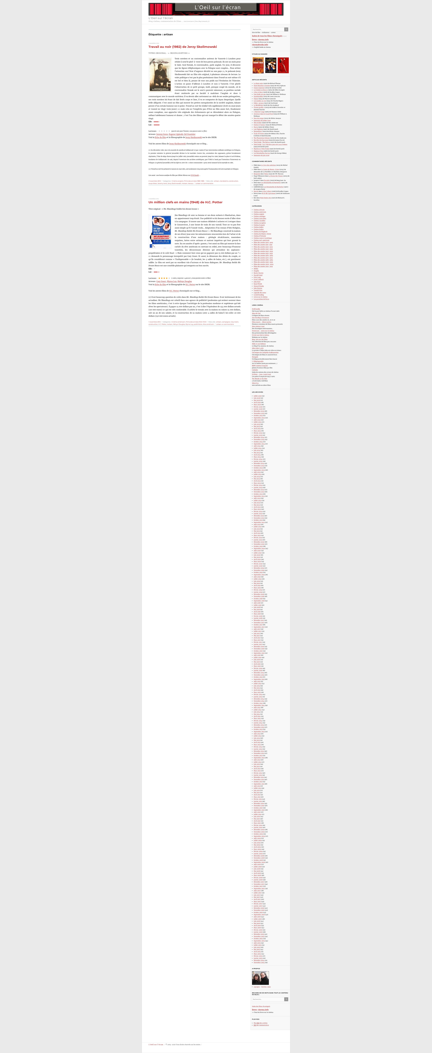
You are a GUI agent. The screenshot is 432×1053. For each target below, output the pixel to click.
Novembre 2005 (259, 936)
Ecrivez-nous (266, 987)
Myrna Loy (172, 281)
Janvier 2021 (258, 540)
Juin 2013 (257, 738)
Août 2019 (257, 577)
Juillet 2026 (258, 396)
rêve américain (208, 324)
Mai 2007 (257, 897)
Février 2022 (258, 511)
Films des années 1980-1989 (194, 181)
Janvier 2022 (258, 513)
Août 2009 (257, 838)
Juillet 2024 (258, 448)
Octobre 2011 (258, 781)
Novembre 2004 (259, 962)
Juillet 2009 (258, 840)
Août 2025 (257, 420)
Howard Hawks (259, 286)
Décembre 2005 (259, 934)
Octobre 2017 (258, 625)
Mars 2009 (257, 849)
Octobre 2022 (258, 494)
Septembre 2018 (259, 601)
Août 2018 (257, 603)
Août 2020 (257, 550)
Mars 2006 (257, 927)
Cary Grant (161, 281)
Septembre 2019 (259, 574)
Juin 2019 (257, 581)
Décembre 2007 (259, 882)
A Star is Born (258, 92)
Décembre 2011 (259, 777)
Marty (256, 127)
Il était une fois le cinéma (260, 335)
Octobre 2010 (258, 808)
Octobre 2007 (258, 886)
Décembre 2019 (259, 568)
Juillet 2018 (257, 605)
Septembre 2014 (259, 705)
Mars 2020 (257, 561)
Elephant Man (258, 151)
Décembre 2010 (259, 803)
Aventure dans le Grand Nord (263, 114)
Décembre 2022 (259, 489)
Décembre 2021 (259, 516)
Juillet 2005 (258, 945)
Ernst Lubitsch (259, 279)
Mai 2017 (257, 635)
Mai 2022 (257, 505)
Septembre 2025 (259, 418)
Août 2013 (257, 734)
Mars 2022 (257, 509)
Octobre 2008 (258, 860)
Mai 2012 (257, 766)
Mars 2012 (257, 771)
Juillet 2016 (257, 657)
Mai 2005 (257, 949)
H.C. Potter (190, 284)
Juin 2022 (257, 502)
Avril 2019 (257, 585)
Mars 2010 (257, 823)
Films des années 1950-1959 (263, 253)
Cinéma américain (178, 322)
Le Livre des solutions (268, 165)
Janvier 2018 (258, 618)
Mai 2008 (257, 871)
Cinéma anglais (177, 181)
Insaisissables (258, 96)
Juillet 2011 (257, 788)
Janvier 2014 (258, 723)
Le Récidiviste (258, 105)
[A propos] (271, 978)
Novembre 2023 (259, 465)
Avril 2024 (257, 455)
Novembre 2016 (259, 649)
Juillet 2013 (257, 736)
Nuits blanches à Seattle (262, 86)
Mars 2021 (257, 535)
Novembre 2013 (259, 727)
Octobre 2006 (258, 912)
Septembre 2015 (259, 679)
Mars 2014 (257, 718)
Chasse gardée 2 (259, 107)
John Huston (258, 288)
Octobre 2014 (258, 703)
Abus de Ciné (256, 313)
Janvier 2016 (258, 670)
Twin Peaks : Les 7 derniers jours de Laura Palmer (270, 144)
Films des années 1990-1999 (263, 262)
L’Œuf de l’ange (259, 112)
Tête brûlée (257, 123)
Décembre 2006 (259, 908)
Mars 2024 (257, 457)
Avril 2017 (257, 638)
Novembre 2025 (259, 413)
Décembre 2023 (259, 463)
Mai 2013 (257, 740)
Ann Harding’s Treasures (260, 317)
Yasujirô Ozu (258, 290)
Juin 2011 (257, 790)
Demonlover (258, 131)
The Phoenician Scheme (262, 138)
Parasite (267, 180)
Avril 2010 (257, 821)
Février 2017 (258, 642)
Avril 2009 (257, 847)
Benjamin (257, 174)
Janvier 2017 (258, 644)
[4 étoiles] (167, 131)
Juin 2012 (257, 764)
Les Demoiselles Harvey (262, 153)
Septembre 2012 (259, 758)
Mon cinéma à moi (258, 326)
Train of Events (259, 133)
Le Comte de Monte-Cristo (270, 169)
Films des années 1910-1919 (263, 244)
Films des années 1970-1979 (263, 258)
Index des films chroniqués (261, 1006)
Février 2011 (258, 799)
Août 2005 (257, 943)
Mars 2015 (257, 692)
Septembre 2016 (259, 653)
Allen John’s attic (258, 348)
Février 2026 (258, 407)
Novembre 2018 (259, 596)
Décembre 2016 (259, 646)
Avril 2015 (257, 690)
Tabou (266, 174)
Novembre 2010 (259, 805)
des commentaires (261, 1025)
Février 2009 (258, 851)
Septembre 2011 (259, 784)
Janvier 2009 (258, 853)
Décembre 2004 (259, 960)
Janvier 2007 (258, 906)
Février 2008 (258, 877)
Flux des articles (260, 1023)
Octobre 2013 (258, 729)
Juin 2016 (257, 659)
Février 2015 (258, 694)
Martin (256, 191)
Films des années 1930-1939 (263, 249)
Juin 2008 (257, 869)
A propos (257, 987)
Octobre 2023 (258, 468)
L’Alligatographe (257, 361)
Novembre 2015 (259, 675)
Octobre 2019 (258, 572)
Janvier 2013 (258, 749)
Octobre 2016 (258, 651)
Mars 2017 (257, 640)
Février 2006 (258, 930)
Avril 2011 (257, 795)
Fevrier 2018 (258, 616)
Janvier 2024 (258, 461)
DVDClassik (195, 175)
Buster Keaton (258, 273)
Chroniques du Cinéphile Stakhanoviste (265, 352)
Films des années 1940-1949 (196, 322)
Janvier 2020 (258, 566)
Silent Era (255, 383)
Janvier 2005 (258, 958)
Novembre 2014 (259, 701)
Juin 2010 (257, 816)
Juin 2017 (257, 633)
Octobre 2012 (258, 755)
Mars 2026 (257, 404)
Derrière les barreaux (261, 140)
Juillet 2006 (258, 919)
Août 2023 (257, 472)
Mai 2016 (257, 662)
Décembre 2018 (259, 594)
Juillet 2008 (258, 867)
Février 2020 (258, 564)
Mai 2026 (257, 400)
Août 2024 (257, 446)
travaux (190, 183)
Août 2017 (257, 629)
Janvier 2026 (258, 409)
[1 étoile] (159, 131)
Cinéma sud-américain (261, 240)
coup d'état (152, 183)
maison (184, 183)
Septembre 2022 (259, 496)
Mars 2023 (257, 483)
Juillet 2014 (257, 710)
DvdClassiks (256, 309)
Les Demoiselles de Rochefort (271, 182)
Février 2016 (258, 668)
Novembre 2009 (259, 832)
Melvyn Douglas (185, 281)
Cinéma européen (260, 223)
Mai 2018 (257, 609)
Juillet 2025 (257, 422)
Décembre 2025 (259, 411)
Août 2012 (257, 760)
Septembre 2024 (259, 444)
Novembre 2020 (259, 544)
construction (233, 181)
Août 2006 (257, 917)
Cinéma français (259, 225)
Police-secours (259, 103)
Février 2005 (258, 956)
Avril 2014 (257, 716)
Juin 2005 (257, 947)
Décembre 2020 (259, 542)
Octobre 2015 (258, 677)
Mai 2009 (257, 845)
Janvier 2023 (258, 487)
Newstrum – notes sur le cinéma (263, 331)
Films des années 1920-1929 (263, 247)
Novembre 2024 (259, 439)
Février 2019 (258, 590)
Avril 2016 (257, 664)
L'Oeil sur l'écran (161, 18)
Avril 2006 (257, 925)
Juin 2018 (257, 607)
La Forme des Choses (276, 176)
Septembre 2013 (259, 731)
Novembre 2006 (259, 910)
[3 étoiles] (164, 131)
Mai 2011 (256, 792)
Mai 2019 (257, 583)
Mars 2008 (257, 875)
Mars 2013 (257, 744)
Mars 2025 (257, 431)
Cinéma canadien (259, 220)
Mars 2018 (257, 614)
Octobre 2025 (258, 415)
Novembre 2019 (259, 570)
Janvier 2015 (258, 697)
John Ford (257, 282)
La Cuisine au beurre (261, 90)
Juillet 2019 (257, 579)
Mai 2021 (257, 531)
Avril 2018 (257, 611)
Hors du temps (259, 118)
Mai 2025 (257, 426)
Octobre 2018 (258, 598)
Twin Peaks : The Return (262, 142)
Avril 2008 (257, 873)
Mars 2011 (257, 797)
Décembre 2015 (259, 672)
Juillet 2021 (257, 526)
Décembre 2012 (259, 751)
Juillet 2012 (257, 762)
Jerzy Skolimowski (194, 137)
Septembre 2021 (259, 522)
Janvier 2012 (258, 775)
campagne (226, 322)
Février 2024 (258, 459)
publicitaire (198, 324)
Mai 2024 (257, 452)
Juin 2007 (257, 895)
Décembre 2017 (259, 620)
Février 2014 (258, 720)
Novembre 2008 (259, 858)
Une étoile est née (260, 94)
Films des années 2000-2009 (263, 264)
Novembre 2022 (259, 492)
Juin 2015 (257, 686)
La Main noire (258, 83)
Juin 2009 (257, 843)
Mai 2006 (257, 923)
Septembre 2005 (259, 941)
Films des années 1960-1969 (263, 255)
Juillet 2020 (258, 553)
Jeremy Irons (162, 134)
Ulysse (256, 99)
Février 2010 (258, 825)
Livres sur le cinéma (260, 297)
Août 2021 (257, 524)
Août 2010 (257, 812)
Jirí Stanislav (189, 134)
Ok (286, 29)
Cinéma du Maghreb (260, 231)
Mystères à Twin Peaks (261, 149)
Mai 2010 (257, 819)
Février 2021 (258, 537)
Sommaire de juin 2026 (261, 155)
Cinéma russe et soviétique (263, 238)
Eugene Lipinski (176, 134)
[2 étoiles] (162, 131)
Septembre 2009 (259, 836)
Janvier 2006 (258, 932)
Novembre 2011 (259, 779)
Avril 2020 (257, 559)
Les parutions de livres (261, 299)
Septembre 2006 (259, 914)
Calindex (255, 370)
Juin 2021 (257, 529)
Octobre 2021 (258, 520)
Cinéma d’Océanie (260, 236)
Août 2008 (257, 864)
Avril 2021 (257, 533)
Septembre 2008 (259, 862)
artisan (216, 181)
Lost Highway (258, 129)
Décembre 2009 (259, 829)
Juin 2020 (257, 555)
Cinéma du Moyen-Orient (262, 234)
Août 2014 (257, 707)
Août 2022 (257, 498)
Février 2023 (258, 485)
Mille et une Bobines (259, 344)
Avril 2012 (257, 768)
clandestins (224, 181)
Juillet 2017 (257, 631)
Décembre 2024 (259, 437)
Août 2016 (257, 655)
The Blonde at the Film (259, 379)
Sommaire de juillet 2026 (262, 120)
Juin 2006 (257, 921)
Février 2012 (258, 773)
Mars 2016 (257, 666)
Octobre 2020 (258, 546)
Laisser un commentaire (204, 183)
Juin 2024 (257, 450)
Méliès (256, 269)
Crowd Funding (259, 295)
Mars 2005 (257, 954)
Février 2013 (258, 747)
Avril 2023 (257, 481)
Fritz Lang (257, 277)
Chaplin (256, 271)
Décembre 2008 (259, 856)
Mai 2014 (257, 714)
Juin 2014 (257, 712)
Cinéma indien (258, 227)
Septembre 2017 (259, 627)
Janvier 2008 (258, 880)
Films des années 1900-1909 (263, 242)
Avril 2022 (257, 507)
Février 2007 (258, 904)
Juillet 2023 (257, 474)
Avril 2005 (257, 951)
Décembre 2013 (259, 725)
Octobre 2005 (258, 938)
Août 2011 (257, 786)
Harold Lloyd (258, 275)
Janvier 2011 (258, 801)
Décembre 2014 (259, 699)
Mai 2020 (257, 557)
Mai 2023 (257, 479)
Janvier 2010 (258, 827)
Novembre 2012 (259, 753)
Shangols (255, 357)
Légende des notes (260, 292)
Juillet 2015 (257, 683)
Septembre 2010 (259, 810)
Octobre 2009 (258, 834)
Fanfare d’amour (259, 125)
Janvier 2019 (258, 592)
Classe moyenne (259, 88)
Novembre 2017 (259, 622)
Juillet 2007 (258, 893)
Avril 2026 (257, 402)
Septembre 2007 (259, 888)
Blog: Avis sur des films (260, 339)
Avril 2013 (257, 742)
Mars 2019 (257, 588)
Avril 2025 (257, 428)
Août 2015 (257, 681)
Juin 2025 (257, 424)
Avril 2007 (257, 899)
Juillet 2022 (257, 500)
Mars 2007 (257, 901)
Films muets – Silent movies (261, 322)
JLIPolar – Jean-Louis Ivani (261, 374)
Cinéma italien (259, 229)
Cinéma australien (260, 218)
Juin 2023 (257, 476)
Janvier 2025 (258, 435)
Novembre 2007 (259, 884)
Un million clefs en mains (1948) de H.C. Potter (185, 202)
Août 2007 (257, 890)
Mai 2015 (257, 688)
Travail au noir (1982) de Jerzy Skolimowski (182, 47)
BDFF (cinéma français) (260, 365)
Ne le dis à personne (269, 193)
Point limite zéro (265, 198)
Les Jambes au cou (260, 101)
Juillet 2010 (257, 814)
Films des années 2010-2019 (263, 266)
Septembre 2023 (259, 470)
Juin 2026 (257, 398)
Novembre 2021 (259, 518)
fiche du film (160, 137)
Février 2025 (258, 433)
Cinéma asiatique (259, 216)
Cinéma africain (259, 210)
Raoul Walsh (258, 284)
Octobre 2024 (258, 442)
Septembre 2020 (259, 548)
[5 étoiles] (169, 131)
